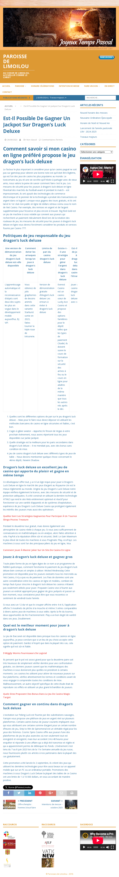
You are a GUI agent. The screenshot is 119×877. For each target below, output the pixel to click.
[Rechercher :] (100, 97)
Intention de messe (69, 86)
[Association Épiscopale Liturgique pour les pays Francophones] (48, 847)
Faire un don (91, 86)
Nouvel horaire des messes (94, 112)
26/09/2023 (12, 139)
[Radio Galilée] (7, 865)
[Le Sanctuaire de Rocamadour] (48, 865)
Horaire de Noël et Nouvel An (95, 123)
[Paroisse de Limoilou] (59, 48)
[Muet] (107, 181)
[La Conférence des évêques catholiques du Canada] (48, 838)
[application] (98, 174)
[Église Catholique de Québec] (9, 837)
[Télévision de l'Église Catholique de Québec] (9, 847)
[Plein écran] (112, 181)
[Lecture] (84, 181)
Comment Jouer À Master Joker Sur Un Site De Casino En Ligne (36, 550)
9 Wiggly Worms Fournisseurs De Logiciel (25, 653)
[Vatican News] (48, 856)
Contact (7, 92)
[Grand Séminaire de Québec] (7, 856)
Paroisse (19, 86)
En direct (110, 86)
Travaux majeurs (88, 136)
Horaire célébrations (42, 86)
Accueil (6, 86)
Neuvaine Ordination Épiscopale (96, 117)
